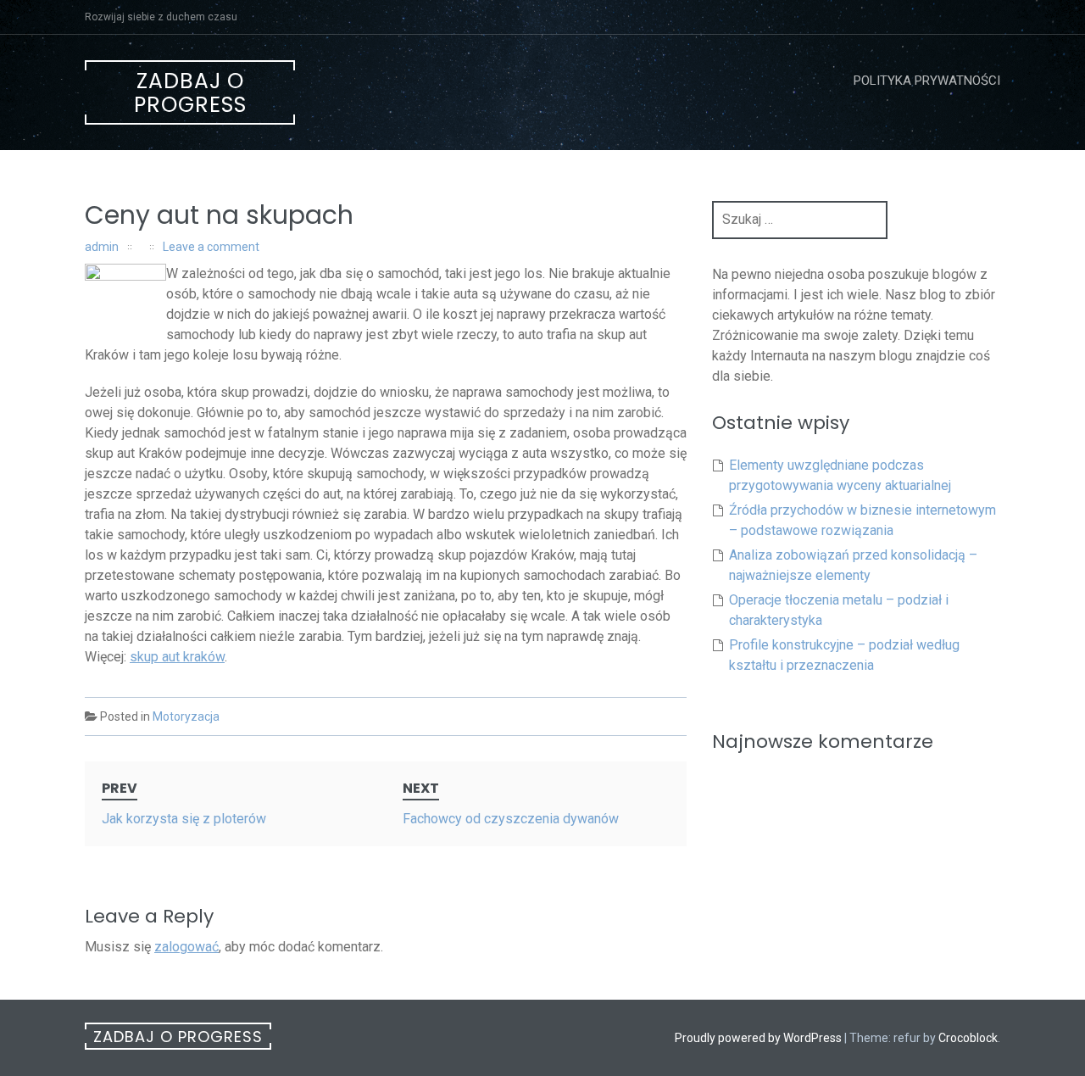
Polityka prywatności (927, 80)
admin (102, 247)
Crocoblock (968, 1038)
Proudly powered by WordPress (758, 1038)
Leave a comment (211, 247)
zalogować (186, 947)
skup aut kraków (177, 657)
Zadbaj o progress (190, 93)
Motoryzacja (186, 716)
